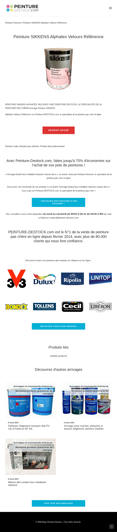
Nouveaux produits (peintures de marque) (34, 392)
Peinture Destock (13, 22)
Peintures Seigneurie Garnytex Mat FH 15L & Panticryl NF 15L (28, 427)
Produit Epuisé (58, 130)
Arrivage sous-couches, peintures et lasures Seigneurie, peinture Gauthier (84, 427)
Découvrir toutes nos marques (58, 326)
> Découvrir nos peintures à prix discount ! (59, 202)
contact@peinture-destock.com (63, 217)
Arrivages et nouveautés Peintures (33, 386)
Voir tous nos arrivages (58, 503)
